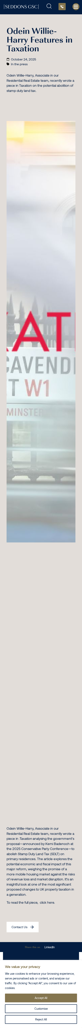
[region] (41, 994)
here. (51, 902)
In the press (19, 64)
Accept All (41, 998)
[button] (49, 947)
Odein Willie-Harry (20, 828)
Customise (41, 1008)
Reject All (41, 1019)
